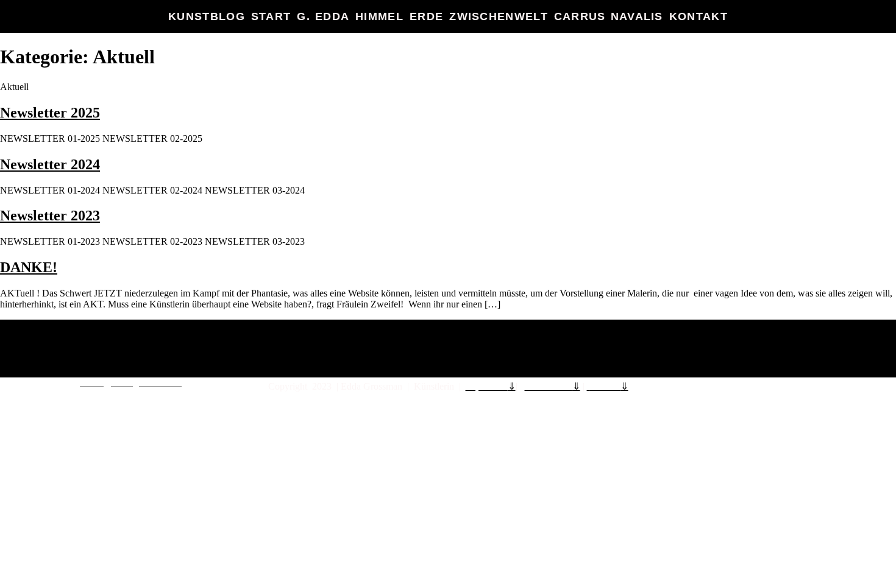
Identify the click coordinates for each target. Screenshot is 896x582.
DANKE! (28, 267)
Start (271, 16)
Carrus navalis (608, 16)
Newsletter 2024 (50, 164)
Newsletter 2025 (50, 113)
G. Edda (323, 16)
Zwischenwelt (498, 16)
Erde (426, 16)
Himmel (379, 16)
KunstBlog (206, 16)
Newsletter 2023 (50, 215)
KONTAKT (698, 16)
